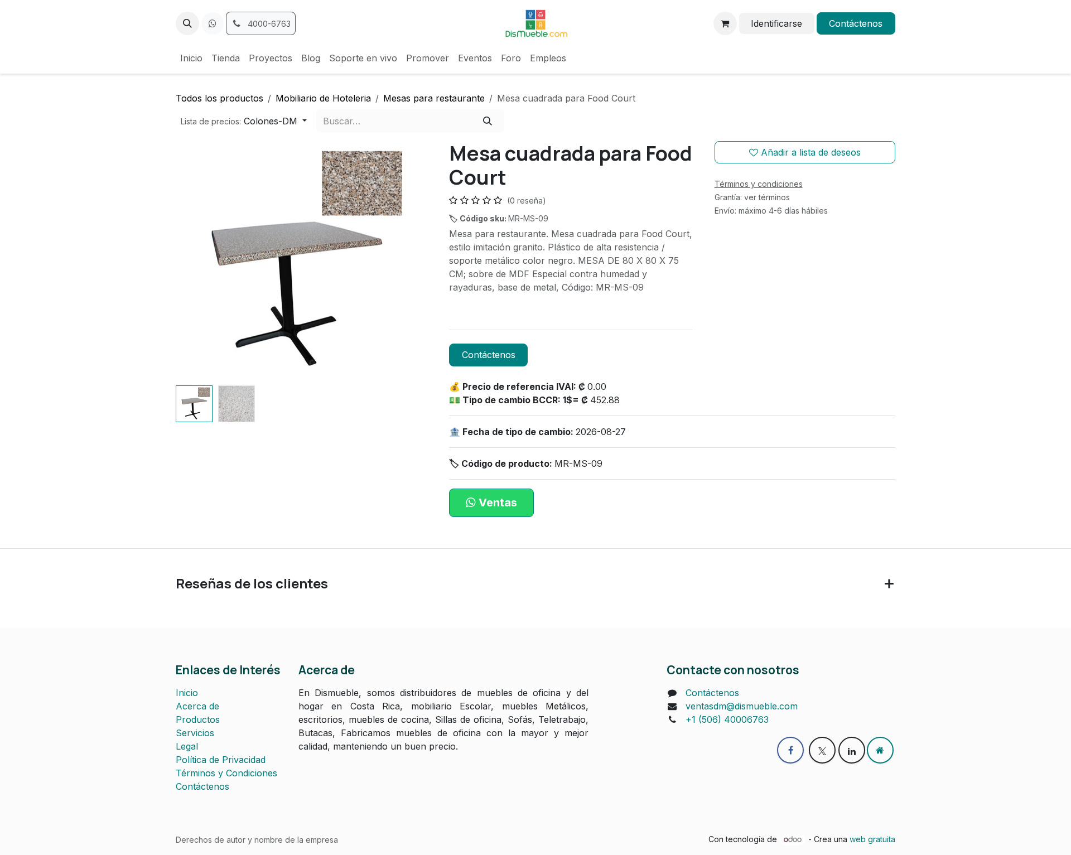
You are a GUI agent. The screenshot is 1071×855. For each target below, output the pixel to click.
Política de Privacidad (221, 759)
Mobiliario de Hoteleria (323, 98)
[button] (187, 23)
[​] (212, 23)
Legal (187, 746)
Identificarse (776, 23)
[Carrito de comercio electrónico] (725, 23)
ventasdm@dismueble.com (742, 706)
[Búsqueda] (487, 120)
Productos (198, 719)
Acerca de (197, 706)
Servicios (195, 732)
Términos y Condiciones (226, 773)
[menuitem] (191, 58)
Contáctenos (855, 23)
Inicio (187, 692)
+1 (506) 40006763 (727, 719)
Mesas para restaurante (434, 98)
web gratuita (872, 839)
